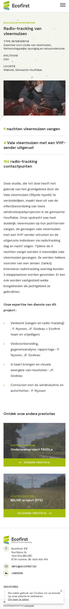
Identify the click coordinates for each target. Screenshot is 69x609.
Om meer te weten (18, 599)
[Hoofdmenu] (62, 5)
